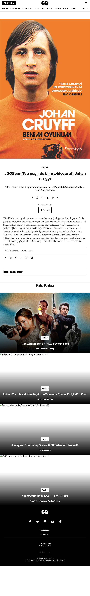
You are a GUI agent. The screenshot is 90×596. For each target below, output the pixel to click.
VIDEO (58, 9)
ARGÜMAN (15, 9)
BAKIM (5, 9)
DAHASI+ (83, 9)
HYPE (66, 9)
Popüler (45, 167)
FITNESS (27, 9)
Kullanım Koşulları (45, 546)
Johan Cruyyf (27, 251)
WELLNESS (47, 9)
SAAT (36, 9)
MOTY (74, 9)
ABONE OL (9, 3)
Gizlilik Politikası (45, 543)
